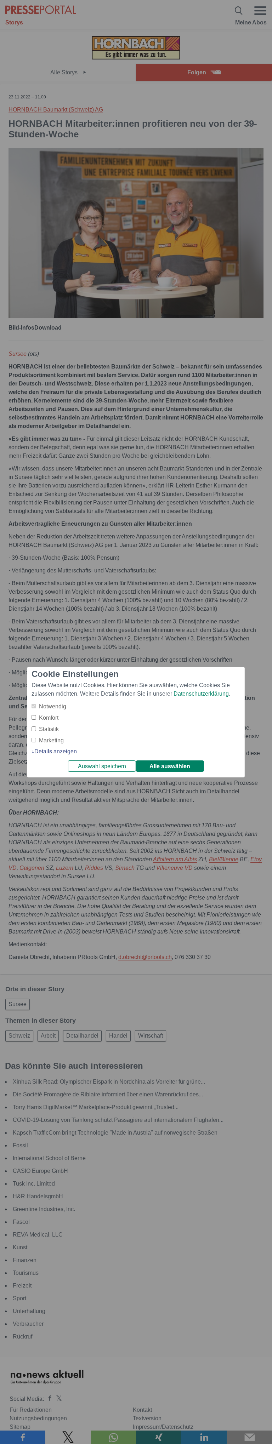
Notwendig (52, 706)
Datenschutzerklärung (201, 694)
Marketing (51, 740)
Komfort (48, 718)
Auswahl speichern (102, 766)
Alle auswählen (169, 766)
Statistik (49, 729)
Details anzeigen (55, 751)
